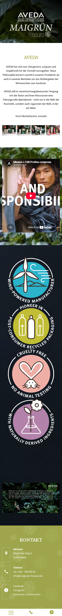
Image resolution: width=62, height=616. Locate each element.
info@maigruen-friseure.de (27, 575)
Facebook (18, 586)
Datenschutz (34, 594)
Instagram (18, 590)
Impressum (19, 594)
